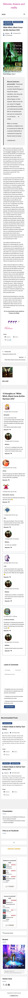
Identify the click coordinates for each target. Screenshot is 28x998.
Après (7, 910)
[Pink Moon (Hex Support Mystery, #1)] (4, 873)
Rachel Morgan (18, 22)
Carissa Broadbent (7, 907)
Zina (5, 518)
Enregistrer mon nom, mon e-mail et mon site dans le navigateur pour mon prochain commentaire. (13, 691)
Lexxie (8, 152)
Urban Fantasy (8, 24)
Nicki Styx (6, 763)
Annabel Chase (9, 868)
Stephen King (9, 911)
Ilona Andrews (6, 920)
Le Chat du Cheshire (9, 619)
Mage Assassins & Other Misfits (10, 878)
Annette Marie (6, 881)
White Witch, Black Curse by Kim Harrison (15, 360)
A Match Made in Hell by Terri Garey (13, 728)
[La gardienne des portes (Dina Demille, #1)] (4, 918)
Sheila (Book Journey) (8, 495)
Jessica (14, 152)
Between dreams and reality (14, 6)
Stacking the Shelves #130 (9, 354)
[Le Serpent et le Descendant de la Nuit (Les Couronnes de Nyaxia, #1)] (4, 903)
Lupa (5, 566)
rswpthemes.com (14, 995)
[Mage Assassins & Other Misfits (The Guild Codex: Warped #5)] (4, 879)
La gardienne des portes (9, 917)
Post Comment (9, 706)
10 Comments (8, 35)
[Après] (4, 913)
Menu (4, 14)
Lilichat (4, 471)
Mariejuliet (6, 415)
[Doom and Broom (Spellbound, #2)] (4, 867)
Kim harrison (8, 22)
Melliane (7, 444)
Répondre (6, 429)
